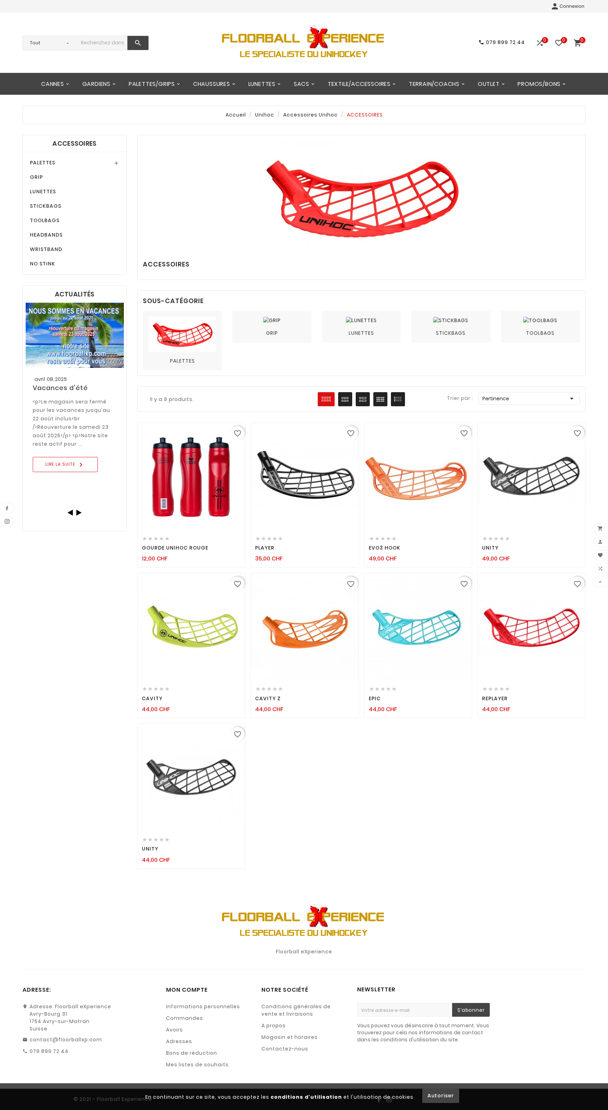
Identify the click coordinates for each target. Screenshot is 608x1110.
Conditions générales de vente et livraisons (296, 1010)
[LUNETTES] (361, 320)
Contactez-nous (284, 1048)
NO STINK (42, 263)
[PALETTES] (182, 333)
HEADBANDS (46, 234)
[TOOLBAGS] (540, 320)
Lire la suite (65, 464)
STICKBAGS (45, 205)
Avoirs (174, 1029)
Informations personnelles (203, 1006)
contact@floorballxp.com (66, 1039)
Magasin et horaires (289, 1037)
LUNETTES (43, 191)
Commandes (184, 1018)
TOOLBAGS (44, 220)
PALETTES (42, 162)
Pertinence (529, 398)
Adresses (179, 1041)
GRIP (36, 177)
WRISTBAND (46, 249)
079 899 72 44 (49, 1051)
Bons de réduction (191, 1052)
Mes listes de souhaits (197, 1064)
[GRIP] (272, 320)
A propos (273, 1025)
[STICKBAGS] (450, 320)
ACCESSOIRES (74, 143)
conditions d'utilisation (306, 1096)
